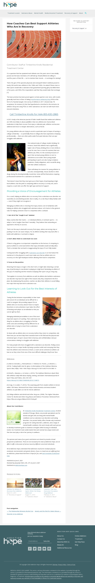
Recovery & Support (70, 13)
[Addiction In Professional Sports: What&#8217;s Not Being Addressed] (33, 483)
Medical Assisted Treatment (54, 13)
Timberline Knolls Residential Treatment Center (40, 411)
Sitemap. (55, 564)
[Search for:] (86, 13)
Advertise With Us (63, 542)
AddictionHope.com (21, 465)
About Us (60, 536)
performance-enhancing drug (41, 99)
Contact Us (61, 539)
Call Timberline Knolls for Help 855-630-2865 (34, 114)
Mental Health (38, 13)
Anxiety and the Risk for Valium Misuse (48, 511)
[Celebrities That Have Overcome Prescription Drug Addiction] (52, 483)
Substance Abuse (26, 13)
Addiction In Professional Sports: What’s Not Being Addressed (32, 491)
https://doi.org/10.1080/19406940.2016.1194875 (23, 380)
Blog (76, 545)
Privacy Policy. (62, 564)
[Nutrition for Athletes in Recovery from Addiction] (15, 483)
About (81, 13)
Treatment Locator (14, 13)
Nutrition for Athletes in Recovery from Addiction (14, 490)
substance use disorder (37, 253)
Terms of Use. (71, 564)
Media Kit (60, 545)
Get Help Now (80, 542)
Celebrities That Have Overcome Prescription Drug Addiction (51, 491)
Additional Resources (64, 548)
